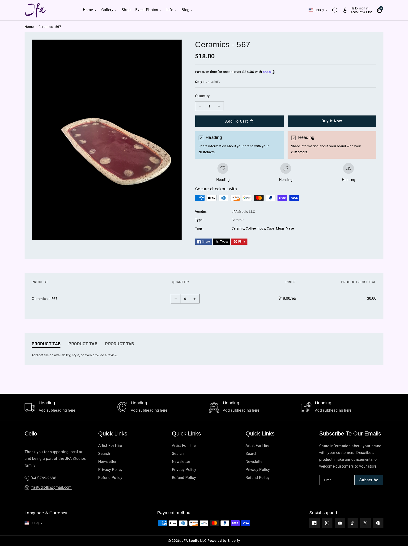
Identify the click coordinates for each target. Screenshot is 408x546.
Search (104, 453)
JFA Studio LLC (194, 540)
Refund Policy (110, 477)
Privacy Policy (110, 469)
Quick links (112, 433)
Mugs (280, 228)
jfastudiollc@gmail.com (51, 487)
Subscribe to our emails (350, 433)
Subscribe (368, 480)
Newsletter (107, 461)
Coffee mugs (255, 228)
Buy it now (332, 121)
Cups (271, 228)
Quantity (202, 96)
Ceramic (238, 228)
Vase (290, 228)
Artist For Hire (110, 445)
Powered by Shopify (224, 540)
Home (29, 27)
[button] (90, 10)
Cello (31, 433)
